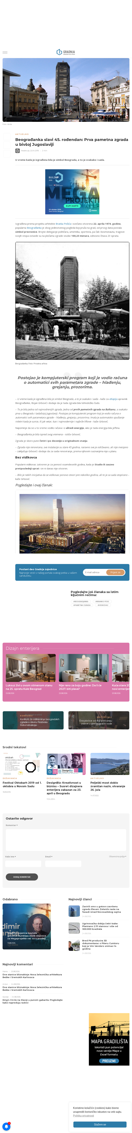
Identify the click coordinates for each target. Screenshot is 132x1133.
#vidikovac (103, 605)
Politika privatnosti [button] (83, 1115)
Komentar (12, 825)
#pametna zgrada (81, 605)
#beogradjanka (80, 601)
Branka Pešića (63, 223)
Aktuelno (22, 134)
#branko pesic (102, 601)
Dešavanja (10, 778)
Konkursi (26, 716)
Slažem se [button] (100, 1124)
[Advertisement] (42, 612)
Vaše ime (10, 856)
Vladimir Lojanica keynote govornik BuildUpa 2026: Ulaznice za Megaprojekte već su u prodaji (26, 936)
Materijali (104, 717)
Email (48, 856)
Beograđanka (34, 227)
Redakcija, (25, 150)
